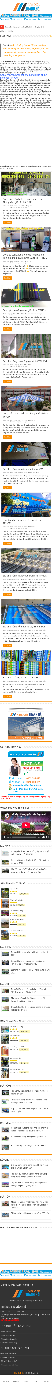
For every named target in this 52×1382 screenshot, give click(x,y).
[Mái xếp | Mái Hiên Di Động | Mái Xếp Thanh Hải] (26, 7)
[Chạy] (4, 837)
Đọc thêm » (7, 222)
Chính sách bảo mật (7, 1357)
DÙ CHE (4, 1159)
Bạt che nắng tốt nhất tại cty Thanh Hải (24, 626)
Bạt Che (29, 206)
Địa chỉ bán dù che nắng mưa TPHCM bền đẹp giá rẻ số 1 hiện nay (26, 27)
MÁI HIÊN (5, 947)
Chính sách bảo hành (7, 1335)
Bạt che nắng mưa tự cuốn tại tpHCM (23, 469)
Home (4, 31)
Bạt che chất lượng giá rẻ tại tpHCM (22, 677)
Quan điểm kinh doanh (8, 1354)
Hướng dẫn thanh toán (8, 1331)
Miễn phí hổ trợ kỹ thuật (8, 1361)
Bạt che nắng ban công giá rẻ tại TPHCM (25, 361)
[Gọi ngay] (26, 1376)
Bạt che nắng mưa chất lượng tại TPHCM (25, 575)
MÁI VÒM (5, 1085)
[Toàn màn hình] (47, 837)
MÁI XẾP (5, 846)
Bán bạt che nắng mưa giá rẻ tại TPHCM (25, 310)
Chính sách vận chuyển (8, 1339)
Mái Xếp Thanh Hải (31, 1373)
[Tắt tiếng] (43, 837)
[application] (26, 825)
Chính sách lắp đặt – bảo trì (10, 1365)
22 (38, 472)
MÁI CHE (5, 984)
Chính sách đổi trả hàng (8, 1343)
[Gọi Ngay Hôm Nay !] (26, 773)
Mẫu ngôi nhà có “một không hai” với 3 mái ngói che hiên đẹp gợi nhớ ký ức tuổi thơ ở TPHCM (29, 1205)
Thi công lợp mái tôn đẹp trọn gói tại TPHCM (30, 1213)
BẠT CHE (5, 1122)
